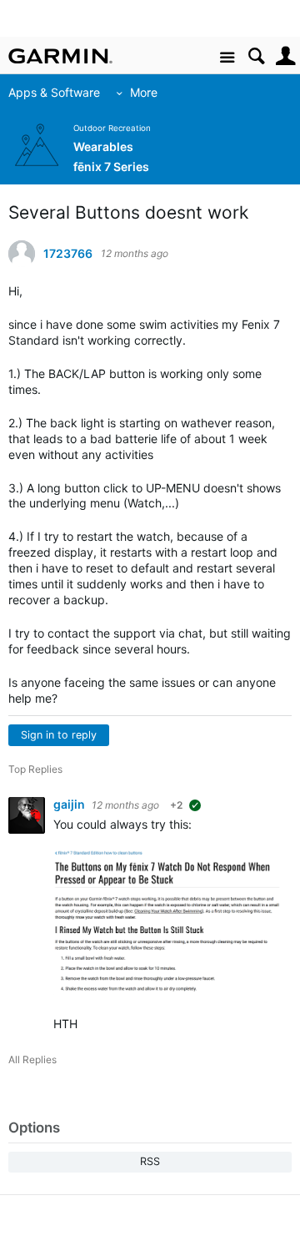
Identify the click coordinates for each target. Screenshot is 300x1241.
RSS (150, 1161)
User (285, 56)
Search (256, 56)
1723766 (67, 253)
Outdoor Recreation (112, 128)
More (144, 92)
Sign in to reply (59, 735)
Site (227, 58)
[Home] (60, 55)
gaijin (70, 804)
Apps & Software (54, 92)
